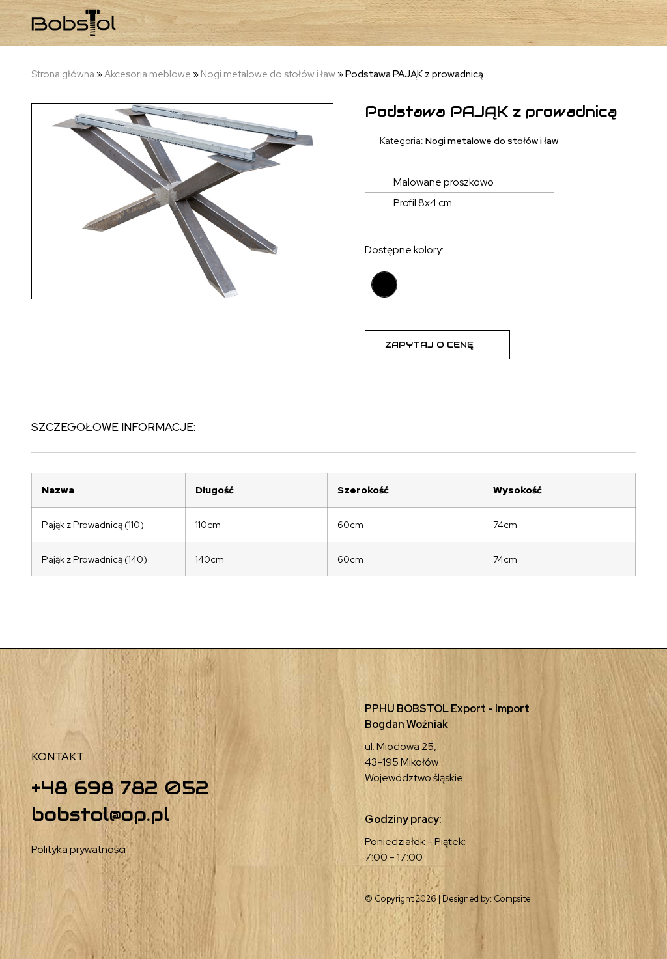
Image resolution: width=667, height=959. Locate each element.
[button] (566, 23)
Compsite (512, 898)
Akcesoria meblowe (147, 74)
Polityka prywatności (78, 849)
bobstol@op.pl (100, 814)
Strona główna (62, 74)
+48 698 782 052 (120, 787)
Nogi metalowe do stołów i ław (268, 74)
